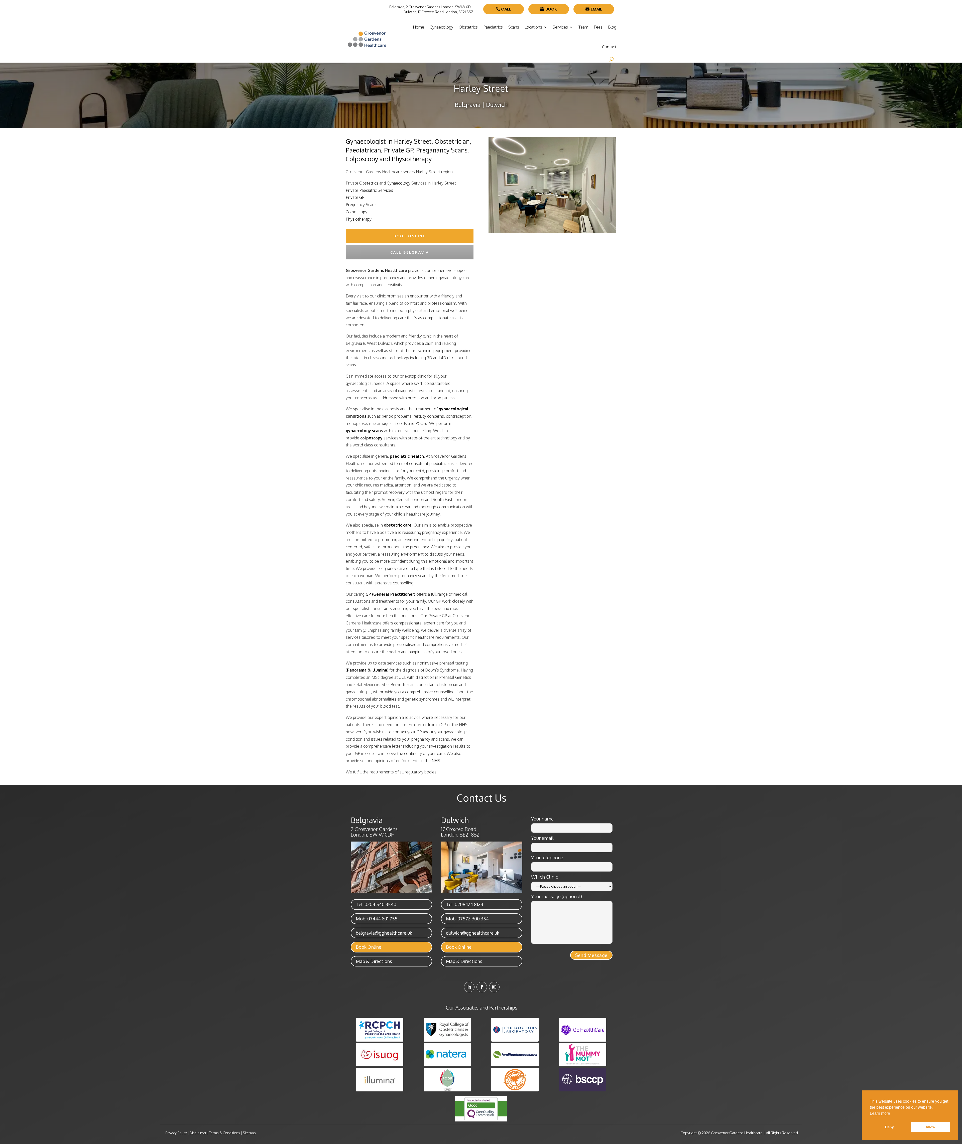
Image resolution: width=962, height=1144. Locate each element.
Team (583, 27)
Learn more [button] (880, 1113)
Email (596, 9)
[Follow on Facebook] (481, 987)
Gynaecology (441, 27)
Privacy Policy (176, 1133)
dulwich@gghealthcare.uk (472, 933)
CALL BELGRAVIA (409, 252)
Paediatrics (493, 27)
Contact (609, 46)
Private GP (355, 197)
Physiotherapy (359, 219)
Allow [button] (930, 1127)
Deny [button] (889, 1127)
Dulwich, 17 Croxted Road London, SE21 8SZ (438, 12)
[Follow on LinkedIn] (469, 987)
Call (506, 9)
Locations (533, 27)
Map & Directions (374, 961)
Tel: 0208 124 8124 (464, 904)
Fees (598, 27)
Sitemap (249, 1133)
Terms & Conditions (224, 1133)
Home (418, 27)
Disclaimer (198, 1133)
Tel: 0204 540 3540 (376, 904)
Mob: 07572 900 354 (467, 918)
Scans (513, 27)
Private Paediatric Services (369, 190)
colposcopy (371, 437)
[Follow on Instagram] (494, 987)
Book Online (368, 947)
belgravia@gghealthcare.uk (384, 933)
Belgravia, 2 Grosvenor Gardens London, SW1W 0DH (431, 7)
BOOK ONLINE (410, 236)
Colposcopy (356, 211)
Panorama (357, 670)
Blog (612, 27)
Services (560, 27)
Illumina (379, 670)
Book (551, 9)
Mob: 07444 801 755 (377, 918)
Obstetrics (468, 27)
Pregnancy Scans (361, 204)
